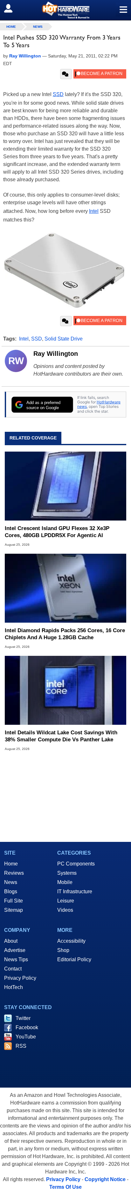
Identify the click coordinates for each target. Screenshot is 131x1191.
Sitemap (13, 910)
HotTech (13, 987)
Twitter (23, 1018)
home (11, 26)
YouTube (26, 1036)
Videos (65, 910)
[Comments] (66, 74)
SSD (58, 94)
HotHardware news (99, 404)
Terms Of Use (65, 1187)
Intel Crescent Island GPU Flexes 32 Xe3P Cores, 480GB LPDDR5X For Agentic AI (57, 531)
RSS (21, 1046)
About (10, 941)
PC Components (76, 863)
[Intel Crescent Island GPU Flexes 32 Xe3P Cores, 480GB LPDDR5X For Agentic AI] (65, 486)
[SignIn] (12, 8)
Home (11, 863)
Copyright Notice (105, 1179)
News (38, 26)
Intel (94, 211)
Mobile (64, 882)
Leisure (65, 900)
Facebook (27, 1027)
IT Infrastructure (74, 891)
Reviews (14, 873)
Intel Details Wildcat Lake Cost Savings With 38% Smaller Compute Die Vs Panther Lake (61, 736)
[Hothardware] (65, 10)
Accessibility (71, 941)
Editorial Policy (74, 959)
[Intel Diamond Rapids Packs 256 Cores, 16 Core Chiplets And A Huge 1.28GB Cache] (65, 588)
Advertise (14, 950)
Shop (63, 950)
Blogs (10, 891)
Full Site (13, 900)
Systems (67, 873)
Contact (13, 968)
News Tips (16, 959)
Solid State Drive (64, 338)
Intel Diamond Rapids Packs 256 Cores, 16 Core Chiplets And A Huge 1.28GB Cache (65, 633)
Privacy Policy (20, 978)
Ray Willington (55, 353)
